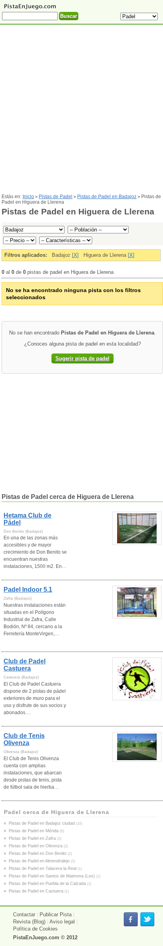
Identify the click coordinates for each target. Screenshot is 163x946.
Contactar (24, 914)
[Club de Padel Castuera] (137, 679)
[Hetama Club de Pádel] (137, 528)
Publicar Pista (56, 914)
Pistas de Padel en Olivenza (36, 845)
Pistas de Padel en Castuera (36, 891)
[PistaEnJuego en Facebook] (130, 919)
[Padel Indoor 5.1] (137, 602)
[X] (75, 255)
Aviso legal (62, 922)
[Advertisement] (81, 112)
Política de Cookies (35, 929)
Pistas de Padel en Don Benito (37, 853)
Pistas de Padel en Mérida (34, 830)
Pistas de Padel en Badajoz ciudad (42, 823)
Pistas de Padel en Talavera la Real (42, 868)
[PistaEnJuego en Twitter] (147, 919)
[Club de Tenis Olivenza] (137, 746)
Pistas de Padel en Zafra (32, 838)
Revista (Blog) (29, 922)
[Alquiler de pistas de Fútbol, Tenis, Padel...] (30, 9)
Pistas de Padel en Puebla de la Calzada (47, 883)
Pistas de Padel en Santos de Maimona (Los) (52, 875)
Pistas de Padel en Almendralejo (39, 860)
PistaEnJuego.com (36, 937)
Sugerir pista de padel (82, 358)
